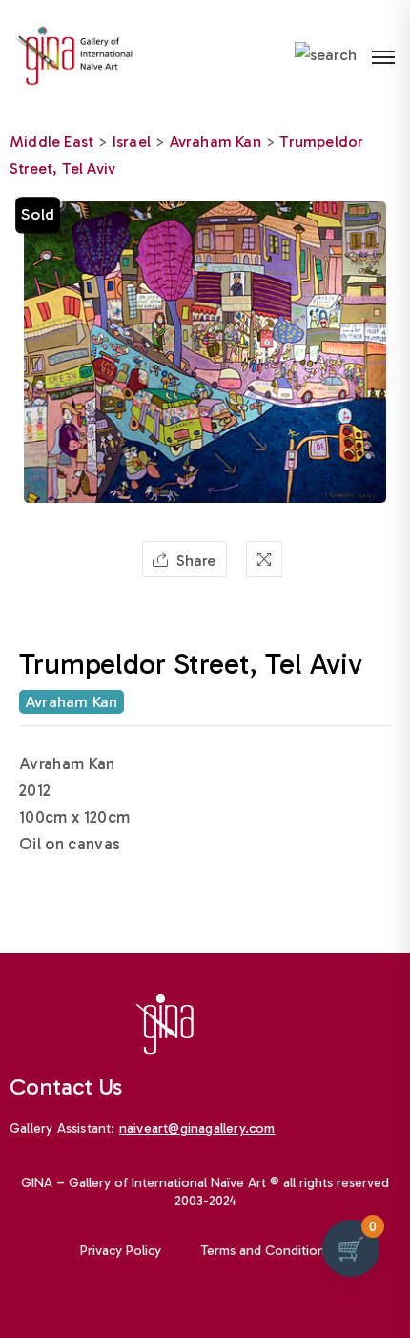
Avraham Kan (215, 142)
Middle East (51, 142)
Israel (132, 142)
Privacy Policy (120, 1251)
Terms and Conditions (266, 1251)
